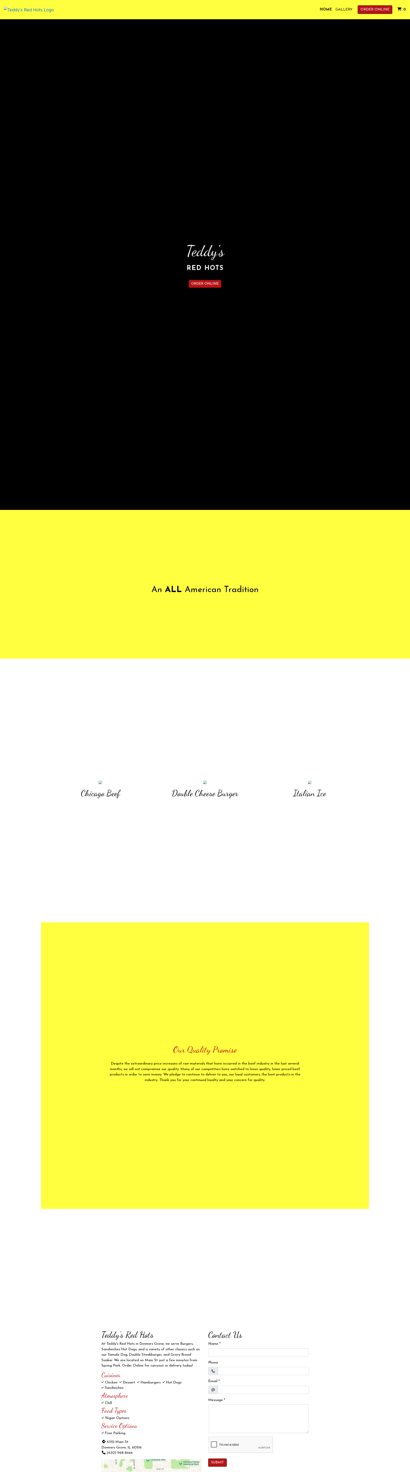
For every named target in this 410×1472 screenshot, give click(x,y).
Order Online (375, 9)
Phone (213, 1362)
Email (212, 1381)
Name (213, 1344)
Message (215, 1400)
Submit (217, 1462)
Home (326, 9)
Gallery (344, 9)
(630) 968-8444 (120, 1453)
